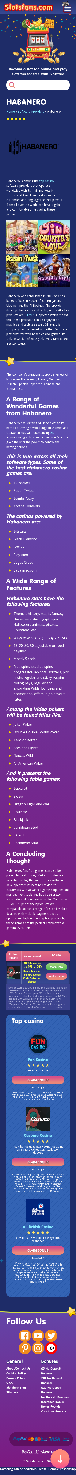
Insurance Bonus (52, 1402)
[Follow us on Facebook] (25, 1336)
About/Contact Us (18, 1368)
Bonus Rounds (50, 1406)
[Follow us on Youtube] (38, 1336)
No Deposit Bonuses (55, 1397)
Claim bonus (38, 1080)
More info (56, 967)
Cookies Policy (16, 1373)
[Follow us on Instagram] (38, 1348)
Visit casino (56, 976)
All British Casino (38, 1227)
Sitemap (12, 1392)
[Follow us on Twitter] (51, 1336)
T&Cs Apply (38, 1087)
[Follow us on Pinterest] (25, 1348)
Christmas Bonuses (53, 1411)
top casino (46, 181)
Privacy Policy (15, 1378)
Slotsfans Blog (16, 1387)
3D (52, 433)
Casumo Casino (38, 1135)
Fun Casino (38, 1059)
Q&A (9, 1382)
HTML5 (29, 315)
